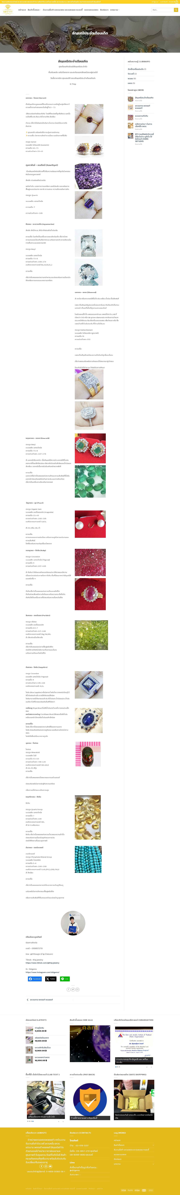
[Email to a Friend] (77, 990)
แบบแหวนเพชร (91, 9)
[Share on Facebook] (69, 990)
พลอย (90, 29)
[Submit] (176, 10)
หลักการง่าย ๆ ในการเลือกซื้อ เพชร (143, 125)
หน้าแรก (22, 9)
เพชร (130, 83)
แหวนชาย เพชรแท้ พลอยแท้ (41, 999)
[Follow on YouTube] (50, 1166)
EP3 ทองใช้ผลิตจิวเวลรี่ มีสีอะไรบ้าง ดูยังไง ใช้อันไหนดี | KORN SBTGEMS (144, 137)
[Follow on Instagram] (46, 1166)
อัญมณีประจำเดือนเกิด (144, 98)
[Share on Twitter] (73, 990)
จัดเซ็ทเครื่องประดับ (136, 69)
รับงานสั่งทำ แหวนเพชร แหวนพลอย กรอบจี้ (63, 9)
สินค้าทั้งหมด (34, 9)
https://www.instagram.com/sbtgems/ (42, 972)
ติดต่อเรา (104, 9)
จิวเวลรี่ (131, 73)
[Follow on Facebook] (41, 1166)
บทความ (114, 9)
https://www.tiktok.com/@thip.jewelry (43, 962)
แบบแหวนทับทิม (141, 116)
